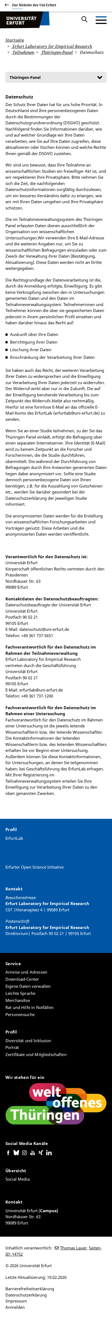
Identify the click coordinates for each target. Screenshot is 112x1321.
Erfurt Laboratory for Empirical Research (51, 46)
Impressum (16, 1301)
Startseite (14, 40)
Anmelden (15, 1307)
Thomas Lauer (73, 1248)
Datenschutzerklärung (26, 1295)
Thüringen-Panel (56, 52)
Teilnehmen (22, 52)
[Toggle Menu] (101, 20)
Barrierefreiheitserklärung (29, 1288)
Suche (84, 20)
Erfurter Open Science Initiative (34, 867)
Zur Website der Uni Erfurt (34, 5)
